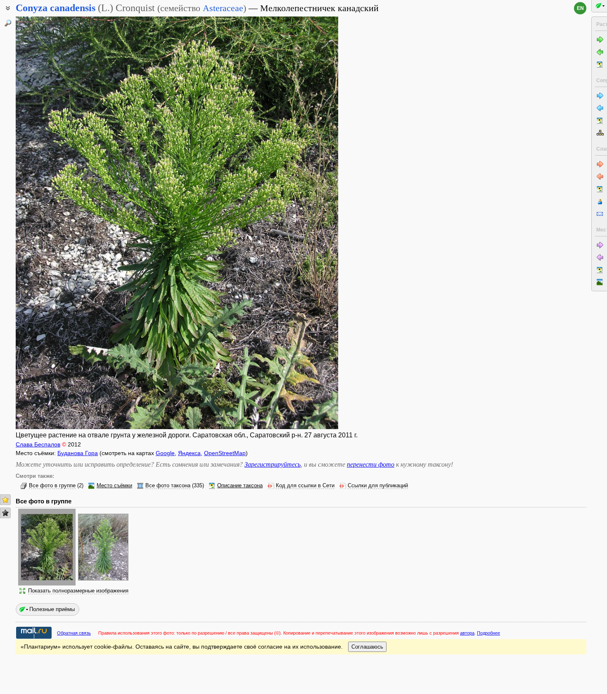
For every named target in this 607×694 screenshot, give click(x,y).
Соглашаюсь (367, 647)
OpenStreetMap (225, 453)
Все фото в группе (52, 486)
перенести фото (370, 464)
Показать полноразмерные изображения (78, 591)
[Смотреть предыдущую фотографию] (50, 223)
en (580, 8)
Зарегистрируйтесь (272, 464)
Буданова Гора (77, 453)
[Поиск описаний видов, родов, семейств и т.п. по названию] (8, 23)
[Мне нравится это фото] (5, 499)
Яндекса (189, 453)
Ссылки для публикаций (378, 486)
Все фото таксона (167, 486)
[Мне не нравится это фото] (5, 513)
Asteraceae (223, 8)
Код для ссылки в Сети (305, 486)
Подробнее (488, 632)
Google (165, 453)
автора (467, 632)
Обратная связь (74, 632)
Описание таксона (240, 486)
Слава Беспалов (38, 444)
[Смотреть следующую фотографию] (304, 223)
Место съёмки (114, 486)
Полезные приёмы (52, 609)
